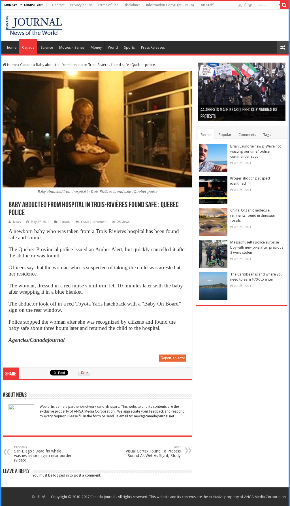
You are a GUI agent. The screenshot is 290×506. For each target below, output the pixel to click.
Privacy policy (81, 5)
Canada (28, 47)
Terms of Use (107, 5)
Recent (206, 135)
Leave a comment (94, 222)
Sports (129, 47)
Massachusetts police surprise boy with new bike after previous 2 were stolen (256, 247)
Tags (267, 135)
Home (11, 65)
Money (96, 47)
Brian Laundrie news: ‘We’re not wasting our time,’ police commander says (255, 151)
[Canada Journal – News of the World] (34, 24)
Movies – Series (71, 47)
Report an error (173, 358)
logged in (61, 475)
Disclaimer (132, 5)
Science (47, 47)
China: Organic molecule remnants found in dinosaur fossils (252, 215)
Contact (58, 5)
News (17, 222)
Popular (225, 135)
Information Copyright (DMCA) (170, 5)
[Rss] (240, 5)
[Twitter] (250, 5)
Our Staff (206, 5)
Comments (247, 135)
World (113, 47)
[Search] (284, 5)
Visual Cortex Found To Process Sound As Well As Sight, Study (153, 451)
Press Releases (153, 47)
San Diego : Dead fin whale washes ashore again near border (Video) (42, 453)
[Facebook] (245, 5)
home (11, 47)
